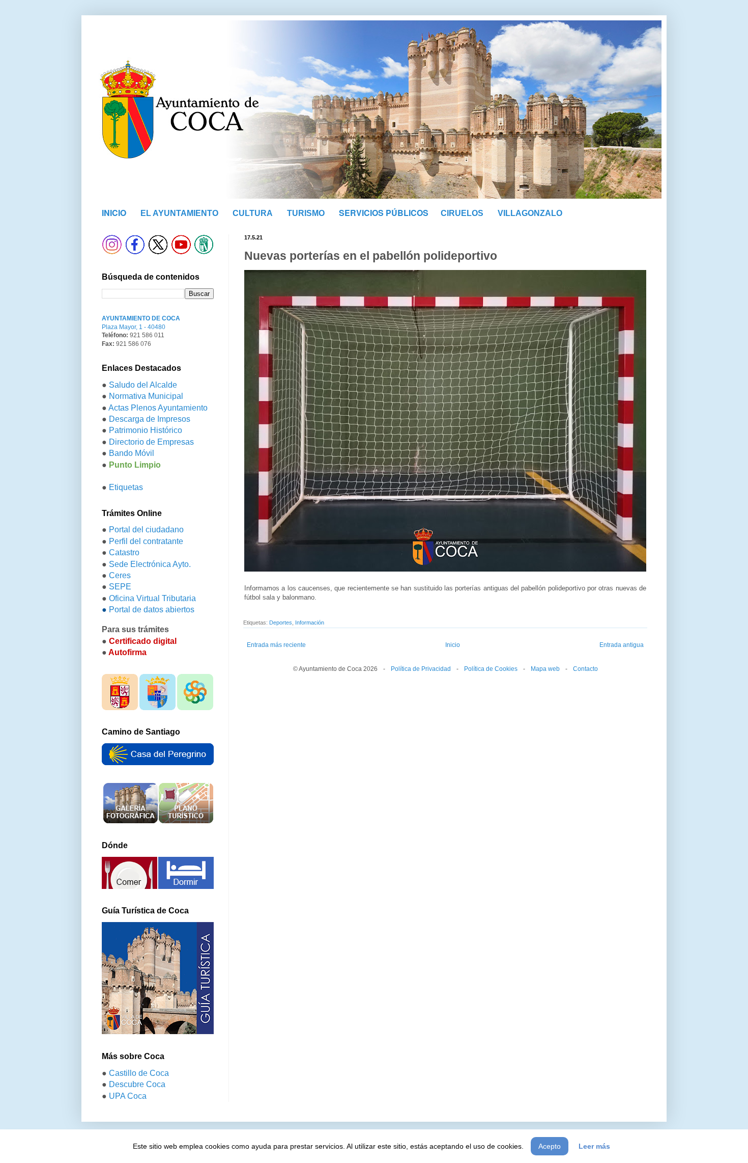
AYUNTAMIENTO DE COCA (141, 318)
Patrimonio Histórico (145, 430)
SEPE (120, 586)
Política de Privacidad (421, 668)
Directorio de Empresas (151, 442)
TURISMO (306, 213)
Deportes (280, 622)
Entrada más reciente (276, 644)
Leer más (594, 1146)
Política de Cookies (490, 668)
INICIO (114, 213)
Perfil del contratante (146, 541)
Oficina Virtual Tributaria (152, 598)
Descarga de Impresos (149, 419)
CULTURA (253, 213)
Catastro (124, 552)
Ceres (120, 575)
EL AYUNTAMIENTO (179, 213)
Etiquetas (126, 487)
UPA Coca (128, 1096)
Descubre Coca (137, 1084)
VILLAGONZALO (530, 213)
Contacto (585, 668)
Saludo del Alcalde (143, 385)
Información (309, 622)
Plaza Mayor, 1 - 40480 (133, 327)
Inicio (452, 644)
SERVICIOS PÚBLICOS (383, 213)
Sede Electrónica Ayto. (150, 564)
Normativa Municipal (146, 396)
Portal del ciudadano (146, 529)
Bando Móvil (131, 453)
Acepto (549, 1146)
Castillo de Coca (139, 1073)
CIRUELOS (462, 213)
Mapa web (545, 668)
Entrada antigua (621, 644)
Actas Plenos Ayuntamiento (158, 407)
